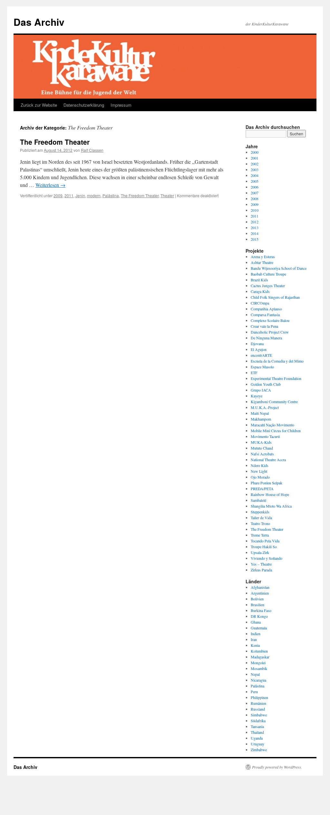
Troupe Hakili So (264, 546)
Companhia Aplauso (266, 308)
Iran (254, 639)
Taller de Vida (261, 517)
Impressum (121, 105)
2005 (254, 181)
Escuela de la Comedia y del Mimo (277, 361)
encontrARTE (261, 355)
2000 (254, 152)
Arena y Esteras (263, 256)
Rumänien (258, 703)
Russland (258, 709)
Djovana (257, 343)
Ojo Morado (260, 477)
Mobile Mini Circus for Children (276, 430)
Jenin (80, 195)
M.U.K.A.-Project (265, 407)
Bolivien (257, 598)
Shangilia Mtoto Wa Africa (271, 506)
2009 (58, 195)
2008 (254, 198)
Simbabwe (259, 714)
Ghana (256, 622)
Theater (167, 195)
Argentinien (260, 593)
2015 (254, 239)
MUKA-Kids (261, 442)
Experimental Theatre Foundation (276, 378)
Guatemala (259, 627)
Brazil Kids (259, 279)
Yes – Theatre (261, 564)
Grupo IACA (261, 390)
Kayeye (256, 395)
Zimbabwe (259, 749)
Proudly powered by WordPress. (277, 767)
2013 (254, 227)
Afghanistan (260, 587)
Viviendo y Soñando (266, 558)
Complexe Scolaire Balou (270, 320)
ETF (254, 372)
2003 (254, 169)
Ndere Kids (259, 465)
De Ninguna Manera (266, 337)
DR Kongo (259, 616)
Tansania (257, 726)
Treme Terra (260, 535)
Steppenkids (260, 511)
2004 (254, 175)
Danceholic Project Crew (270, 332)
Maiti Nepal (260, 413)
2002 (254, 163)
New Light (259, 471)
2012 (254, 221)
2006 (254, 186)
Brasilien (257, 604)
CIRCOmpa (260, 303)
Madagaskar (260, 656)
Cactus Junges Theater (268, 285)
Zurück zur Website (39, 105)
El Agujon (259, 349)
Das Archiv (39, 22)
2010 (254, 210)
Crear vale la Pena (264, 326)
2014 (254, 233)
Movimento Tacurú (265, 436)
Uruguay (257, 743)
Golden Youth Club (266, 384)
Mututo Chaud (262, 448)
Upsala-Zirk (260, 552)
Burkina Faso (261, 610)
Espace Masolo (262, 366)
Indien (255, 633)
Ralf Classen (92, 150)
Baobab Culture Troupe (268, 274)
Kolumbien (259, 651)
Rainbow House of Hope (270, 494)
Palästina (110, 195)
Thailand (257, 732)
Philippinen (259, 697)
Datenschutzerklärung (83, 105)
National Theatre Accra (268, 459)
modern (94, 195)
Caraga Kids (260, 291)
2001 (254, 157)
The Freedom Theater (55, 142)
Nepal (255, 674)
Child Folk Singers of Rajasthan (275, 297)
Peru (254, 691)
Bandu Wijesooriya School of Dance (278, 268)
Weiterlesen (50, 184)
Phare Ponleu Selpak (266, 482)
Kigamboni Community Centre (274, 401)
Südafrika (258, 720)
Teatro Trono (260, 523)
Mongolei (258, 662)
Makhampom (261, 419)
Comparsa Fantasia (265, 314)
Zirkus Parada (261, 569)
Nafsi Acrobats (262, 453)
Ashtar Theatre (262, 262)
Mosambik (259, 668)
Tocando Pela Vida (265, 540)
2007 (254, 192)
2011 (68, 195)
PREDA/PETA (262, 488)
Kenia (255, 645)
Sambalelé (258, 500)
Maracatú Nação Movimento (272, 424)
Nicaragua (258, 680)
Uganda (257, 738)
